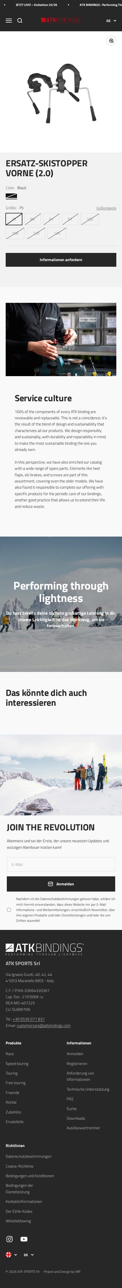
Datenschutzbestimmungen (64, 1232)
